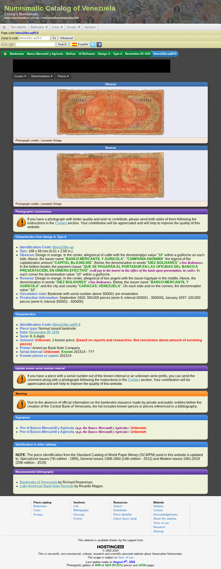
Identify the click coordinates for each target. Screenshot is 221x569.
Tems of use (161, 523)
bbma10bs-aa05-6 (66, 324)
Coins (56, 27)
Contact (61, 223)
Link (76, 506)
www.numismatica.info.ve (21, 17)
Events (77, 518)
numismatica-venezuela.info (60, 17)
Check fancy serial (125, 518)
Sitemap (158, 531)
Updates (158, 506)
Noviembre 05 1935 (44, 332)
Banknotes (38, 27)
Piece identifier (122, 514)
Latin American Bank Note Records (47, 486)
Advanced (66, 38)
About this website (164, 518)
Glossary (79, 514)
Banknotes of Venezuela (38, 482)
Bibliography (81, 510)
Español (83, 44)
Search (117, 506)
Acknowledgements (165, 514)
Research (159, 527)
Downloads (120, 510)
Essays (72, 27)
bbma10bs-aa (63, 247)
